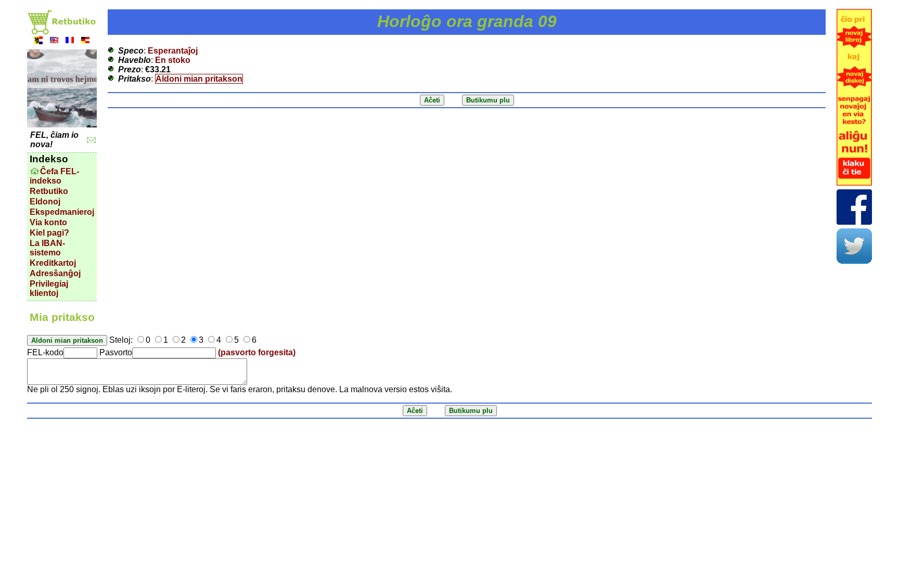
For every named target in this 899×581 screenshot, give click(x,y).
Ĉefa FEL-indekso (54, 176)
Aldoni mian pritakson (199, 78)
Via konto (48, 222)
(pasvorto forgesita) (257, 352)
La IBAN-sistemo (47, 248)
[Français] (69, 41)
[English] (54, 41)
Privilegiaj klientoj (49, 288)
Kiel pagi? (49, 232)
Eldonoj (45, 201)
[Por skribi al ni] (91, 140)
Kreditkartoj (53, 263)
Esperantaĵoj (173, 50)
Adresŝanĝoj (55, 273)
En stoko (172, 60)
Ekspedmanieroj (62, 212)
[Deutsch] (85, 41)
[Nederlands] (38, 41)
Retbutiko (49, 191)
